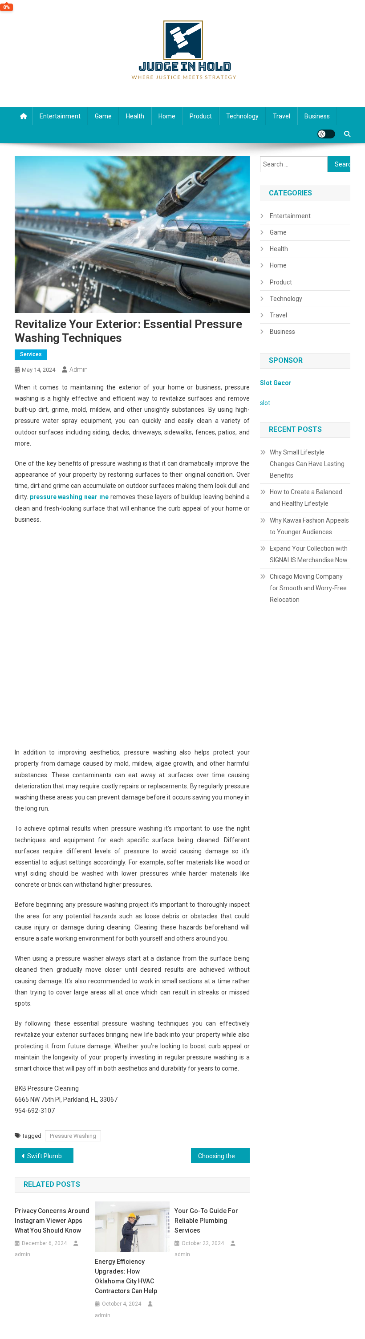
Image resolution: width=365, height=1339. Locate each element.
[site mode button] (326, 134)
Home (166, 116)
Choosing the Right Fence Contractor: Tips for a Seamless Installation (224, 1156)
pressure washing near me (69, 496)
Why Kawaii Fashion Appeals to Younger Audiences (309, 526)
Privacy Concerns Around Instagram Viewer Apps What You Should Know (52, 1220)
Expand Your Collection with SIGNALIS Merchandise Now (309, 554)
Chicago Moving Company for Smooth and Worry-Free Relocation (308, 588)
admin (78, 369)
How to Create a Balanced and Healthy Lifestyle (306, 497)
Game (103, 116)
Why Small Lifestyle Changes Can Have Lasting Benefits (307, 464)
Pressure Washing (73, 1135)
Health (135, 116)
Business (317, 116)
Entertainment (60, 116)
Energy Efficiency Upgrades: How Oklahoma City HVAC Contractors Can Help (126, 1276)
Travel (281, 116)
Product (201, 116)
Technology (242, 116)
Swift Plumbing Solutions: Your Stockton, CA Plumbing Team (50, 1156)
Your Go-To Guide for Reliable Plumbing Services (206, 1220)
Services (31, 354)
